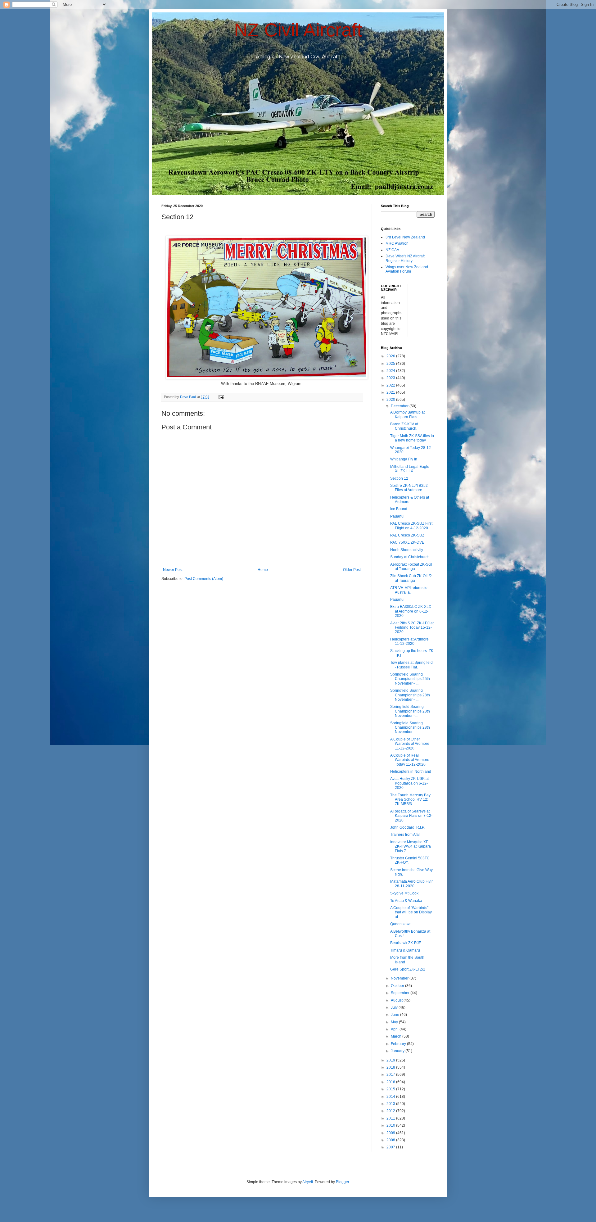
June (395, 1014)
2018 (391, 1067)
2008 (391, 1140)
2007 (391, 1147)
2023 (391, 378)
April (395, 1029)
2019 (391, 1060)
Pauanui (397, 516)
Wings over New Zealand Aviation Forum (407, 269)
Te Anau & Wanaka (406, 900)
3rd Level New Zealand (405, 237)
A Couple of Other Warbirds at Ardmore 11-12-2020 (409, 743)
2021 (391, 392)
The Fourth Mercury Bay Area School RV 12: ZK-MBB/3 (410, 799)
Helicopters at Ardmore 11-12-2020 (409, 641)
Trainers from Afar (405, 834)
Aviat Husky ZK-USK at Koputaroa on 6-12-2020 (409, 783)
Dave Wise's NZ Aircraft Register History (405, 258)
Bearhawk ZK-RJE (405, 943)
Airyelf (307, 1182)
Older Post (352, 570)
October (398, 986)
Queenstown (401, 924)
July (395, 1007)
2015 (391, 1089)
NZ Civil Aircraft (298, 30)
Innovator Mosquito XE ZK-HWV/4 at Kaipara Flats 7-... (410, 846)
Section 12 (399, 478)
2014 (391, 1096)
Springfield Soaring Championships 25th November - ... (410, 679)
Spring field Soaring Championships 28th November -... (410, 711)
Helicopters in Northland (410, 771)
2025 (391, 363)
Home (263, 570)
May (395, 1022)
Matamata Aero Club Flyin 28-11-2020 (412, 883)
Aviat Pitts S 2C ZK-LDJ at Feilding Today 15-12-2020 (412, 627)
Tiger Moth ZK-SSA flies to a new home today (412, 438)
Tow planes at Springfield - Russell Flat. (411, 664)
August (397, 1000)
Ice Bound (398, 509)
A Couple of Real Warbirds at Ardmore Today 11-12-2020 (409, 760)
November (400, 978)
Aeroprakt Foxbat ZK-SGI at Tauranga (411, 566)
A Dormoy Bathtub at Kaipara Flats (407, 414)
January (398, 1051)
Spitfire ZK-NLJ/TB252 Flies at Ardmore (409, 487)
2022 (391, 385)
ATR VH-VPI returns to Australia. (408, 590)
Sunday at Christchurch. (410, 557)
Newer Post (173, 570)
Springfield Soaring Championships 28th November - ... (410, 695)
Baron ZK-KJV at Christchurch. (404, 426)
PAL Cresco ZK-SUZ (407, 535)
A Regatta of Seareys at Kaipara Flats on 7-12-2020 (411, 815)
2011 (391, 1118)
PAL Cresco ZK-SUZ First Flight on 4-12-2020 (411, 525)
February (399, 1044)
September (400, 993)
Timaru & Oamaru (405, 950)
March (396, 1036)
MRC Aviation (397, 243)
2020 (391, 399)
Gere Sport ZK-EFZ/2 (407, 969)
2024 (391, 371)
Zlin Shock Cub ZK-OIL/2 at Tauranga (411, 578)
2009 (391, 1133)
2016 (391, 1082)
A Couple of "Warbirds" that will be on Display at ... (411, 912)
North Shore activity (406, 550)
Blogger (342, 1182)
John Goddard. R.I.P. (407, 827)
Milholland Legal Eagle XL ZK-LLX (409, 468)
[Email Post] (221, 397)
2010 (391, 1125)
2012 (391, 1111)
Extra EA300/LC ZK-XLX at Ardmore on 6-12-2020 (410, 611)
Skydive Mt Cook (404, 893)
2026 (391, 356)
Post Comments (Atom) (203, 579)
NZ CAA (392, 250)
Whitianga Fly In (403, 459)
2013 (391, 1104)
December (400, 406)
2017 (391, 1074)
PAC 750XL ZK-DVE (407, 542)
